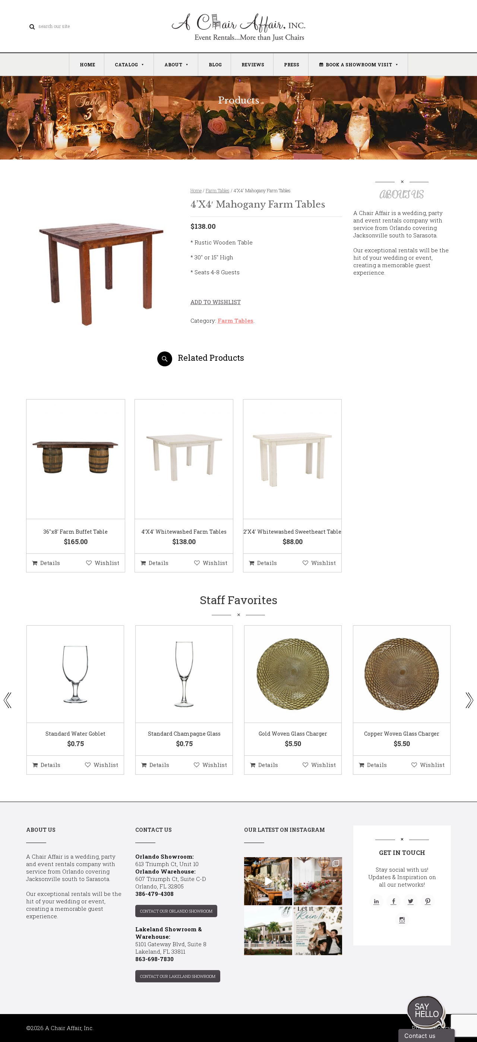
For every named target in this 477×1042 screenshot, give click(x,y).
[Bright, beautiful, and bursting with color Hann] (318, 881)
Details (50, 562)
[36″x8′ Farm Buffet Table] (66, 459)
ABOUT (173, 64)
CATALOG (126, 64)
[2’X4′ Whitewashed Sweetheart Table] (283, 459)
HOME (87, 64)
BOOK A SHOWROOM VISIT (359, 64)
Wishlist (107, 562)
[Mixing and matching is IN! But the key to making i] (268, 881)
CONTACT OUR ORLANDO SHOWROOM (176, 911)
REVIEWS (252, 64)
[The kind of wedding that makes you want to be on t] (268, 931)
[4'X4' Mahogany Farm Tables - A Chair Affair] (102, 363)
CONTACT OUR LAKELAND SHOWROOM (177, 976)
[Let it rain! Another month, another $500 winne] (318, 931)
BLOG (215, 64)
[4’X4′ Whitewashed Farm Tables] (174, 459)
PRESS (291, 64)
